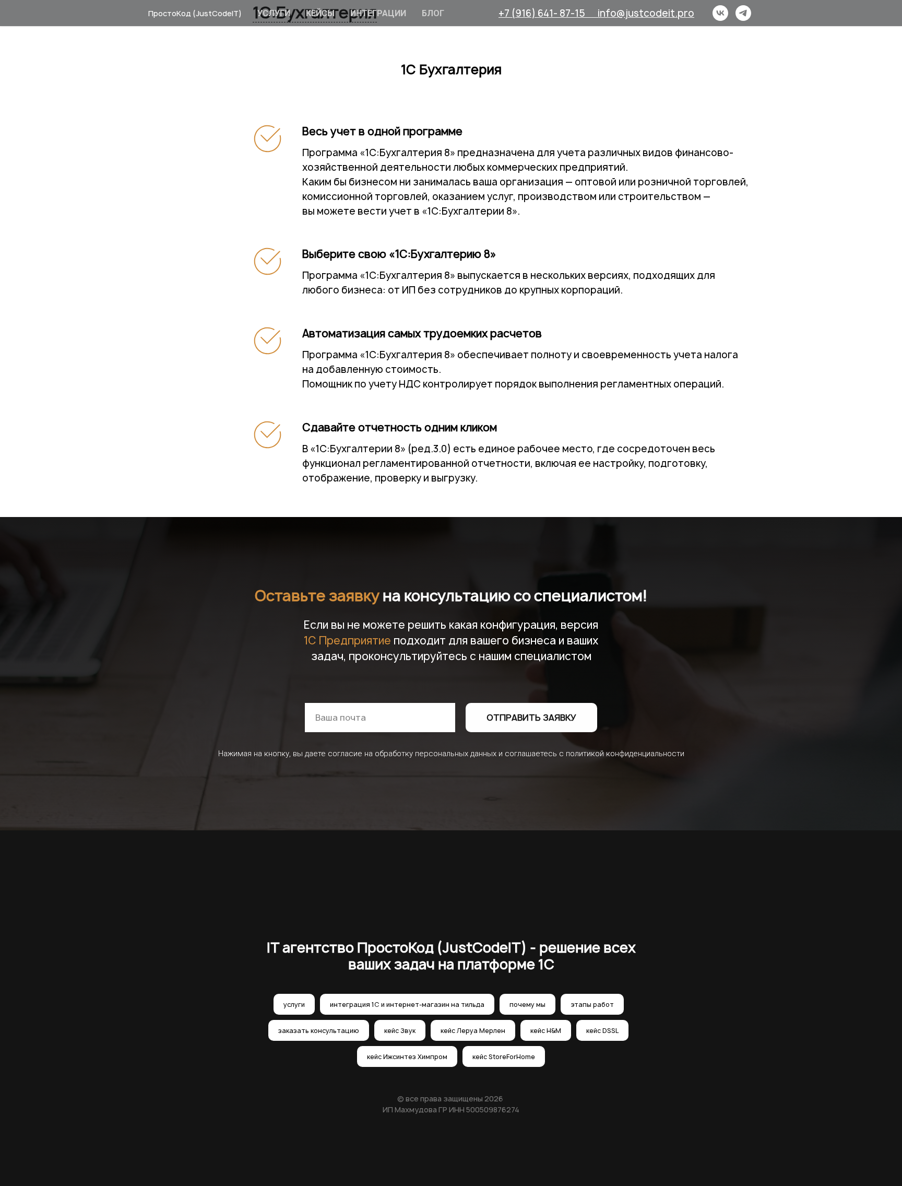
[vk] (720, 13)
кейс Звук (400, 1030)
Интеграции (378, 13)
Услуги (273, 13)
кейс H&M (545, 1030)
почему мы (527, 1004)
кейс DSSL (602, 1030)
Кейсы (320, 13)
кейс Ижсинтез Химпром (407, 1056)
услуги (294, 1004)
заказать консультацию (318, 1030)
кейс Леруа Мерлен (473, 1030)
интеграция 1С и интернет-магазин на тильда (407, 1004)
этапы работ (592, 1004)
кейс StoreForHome (503, 1056)
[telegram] (743, 13)
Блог (433, 13)
